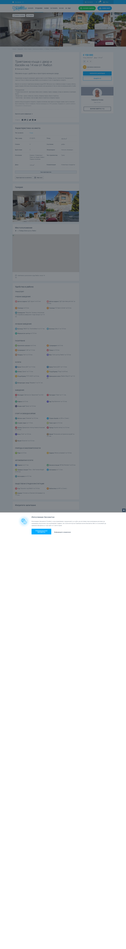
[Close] (124, 510)
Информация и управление (62, 532)
